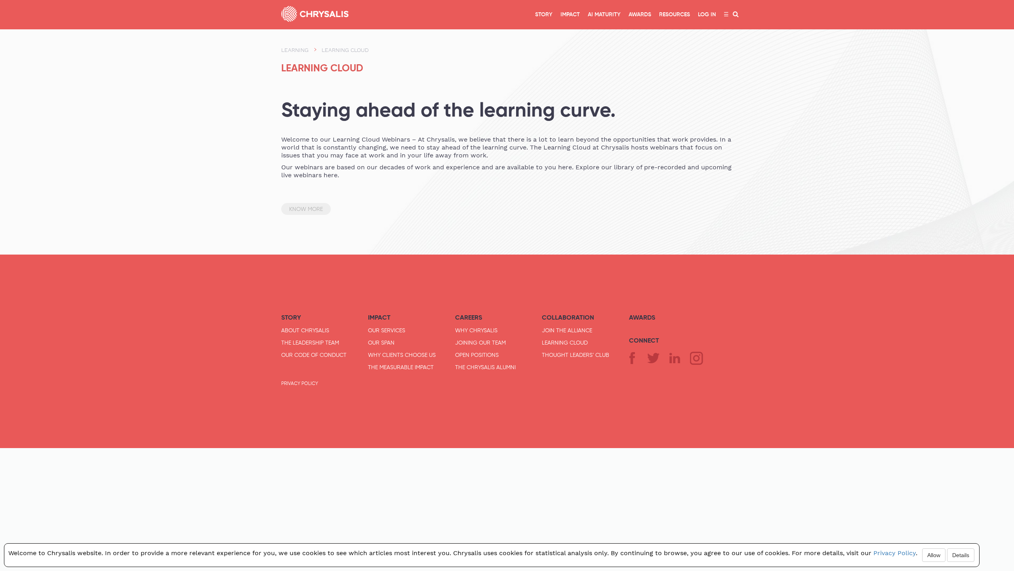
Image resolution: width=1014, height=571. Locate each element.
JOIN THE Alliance (567, 330)
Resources (674, 14)
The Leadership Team (310, 342)
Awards (642, 317)
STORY (544, 14)
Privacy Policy (299, 383)
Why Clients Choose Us (402, 355)
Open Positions (477, 355)
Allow (933, 555)
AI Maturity (604, 14)
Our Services (386, 330)
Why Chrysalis (476, 330)
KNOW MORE (306, 209)
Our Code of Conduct (314, 355)
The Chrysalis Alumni (485, 367)
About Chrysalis (305, 330)
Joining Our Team (480, 342)
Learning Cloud (565, 342)
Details (960, 555)
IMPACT (570, 14)
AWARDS (640, 14)
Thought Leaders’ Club (575, 355)
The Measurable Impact (401, 367)
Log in (707, 14)
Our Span (381, 342)
